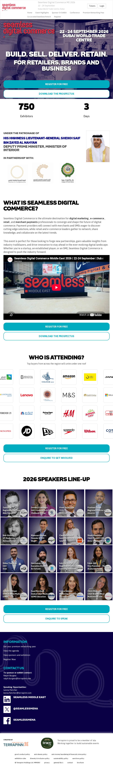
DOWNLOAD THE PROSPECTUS (56, 93)
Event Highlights (42, 13)
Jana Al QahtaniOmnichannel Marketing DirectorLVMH (17, 594)
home (29, 13)
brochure (80, 763)
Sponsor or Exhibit (59, 13)
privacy (47, 763)
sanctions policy (78, 758)
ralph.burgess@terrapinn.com (17, 678)
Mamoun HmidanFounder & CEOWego (38, 538)
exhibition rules (20, 758)
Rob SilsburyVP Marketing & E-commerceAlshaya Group (16, 538)
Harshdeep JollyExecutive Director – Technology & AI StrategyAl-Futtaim (51, 566)
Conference (75, 13)
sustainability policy (61, 758)
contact (70, 763)
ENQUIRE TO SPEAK (56, 618)
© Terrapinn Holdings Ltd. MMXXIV (27, 763)
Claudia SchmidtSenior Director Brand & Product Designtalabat (77, 538)
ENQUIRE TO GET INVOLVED (57, 457)
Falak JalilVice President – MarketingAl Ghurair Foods (100, 566)
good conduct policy (22, 754)
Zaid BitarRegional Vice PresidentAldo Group (13, 510)
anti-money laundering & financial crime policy (69, 754)
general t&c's (58, 763)
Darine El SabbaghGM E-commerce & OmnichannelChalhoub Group (45, 510)
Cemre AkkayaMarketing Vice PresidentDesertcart (70, 594)
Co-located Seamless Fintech (39, 17)
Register (57, 17)
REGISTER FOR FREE (56, 84)
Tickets (92, 6)
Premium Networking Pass (93, 13)
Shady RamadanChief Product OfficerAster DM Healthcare (97, 538)
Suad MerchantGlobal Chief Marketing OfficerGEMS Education (45, 594)
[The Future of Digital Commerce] (13, 7)
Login (102, 6)
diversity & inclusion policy (39, 758)
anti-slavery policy (40, 754)
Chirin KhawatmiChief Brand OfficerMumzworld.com (96, 594)
